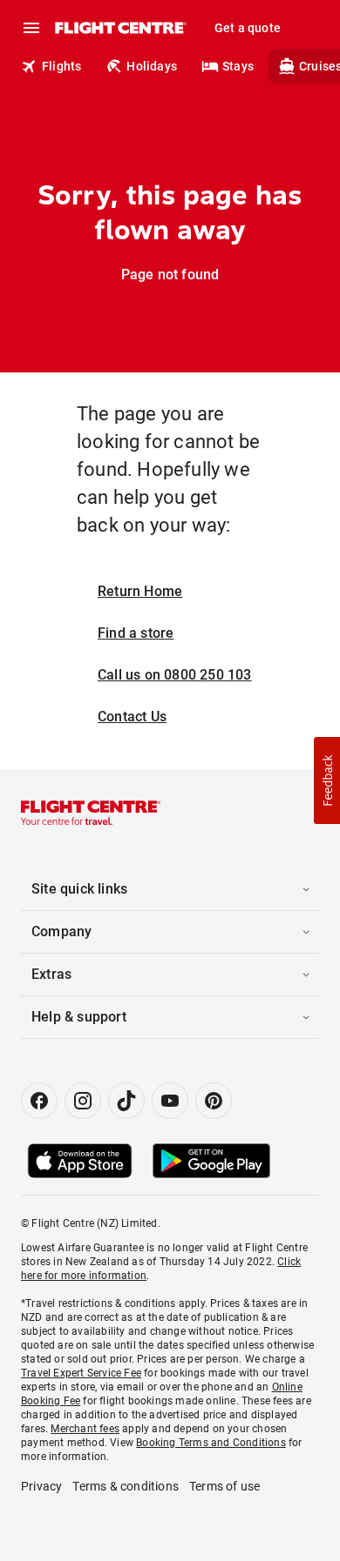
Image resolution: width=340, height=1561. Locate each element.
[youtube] (170, 1100)
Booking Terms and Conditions (211, 1443)
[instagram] (83, 1100)
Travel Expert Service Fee (81, 1373)
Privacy (41, 1486)
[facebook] (39, 1100)
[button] (327, 780)
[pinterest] (213, 1100)
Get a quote (247, 28)
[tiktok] (126, 1100)
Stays (238, 66)
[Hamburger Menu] (31, 28)
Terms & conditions (125, 1486)
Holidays (151, 66)
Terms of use (224, 1486)
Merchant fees (85, 1429)
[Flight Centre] (119, 28)
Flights (61, 66)
